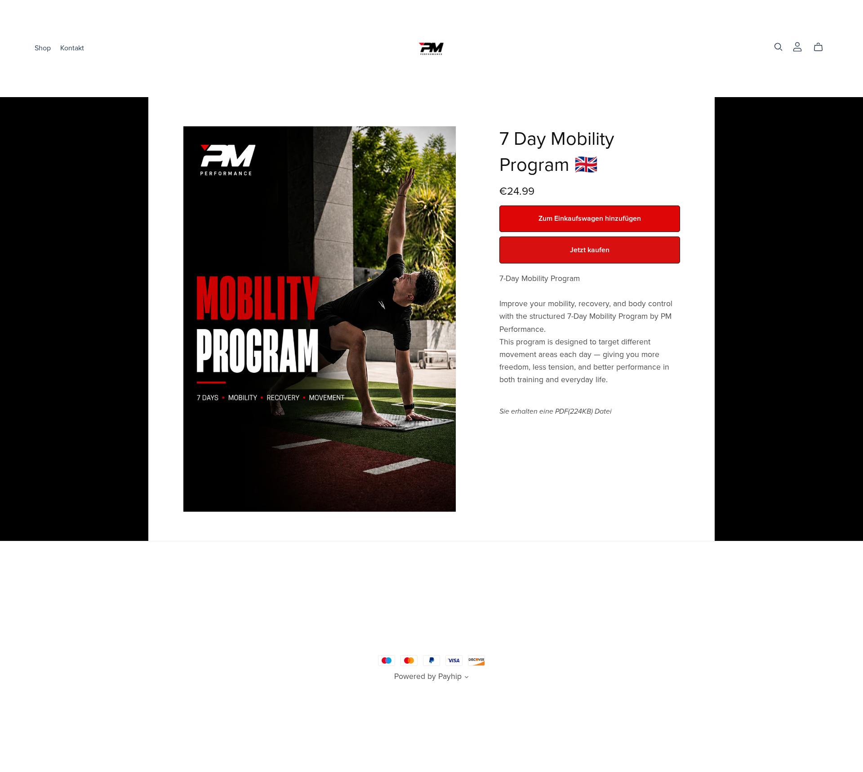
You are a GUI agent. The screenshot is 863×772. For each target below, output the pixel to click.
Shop (43, 48)
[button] (466, 678)
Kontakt (72, 48)
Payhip (450, 676)
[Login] (797, 46)
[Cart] (822, 47)
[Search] (778, 47)
